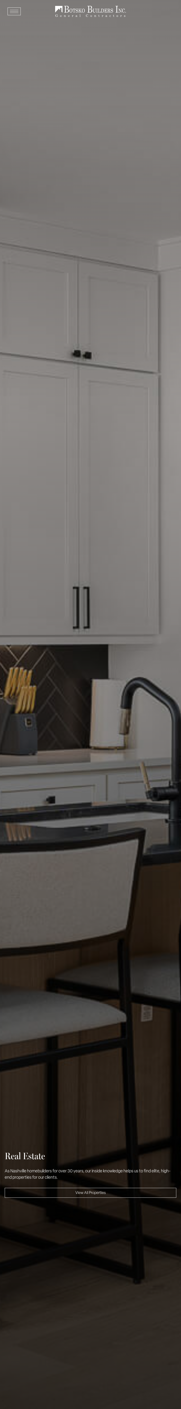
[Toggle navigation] (14, 11)
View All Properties (90, 1192)
